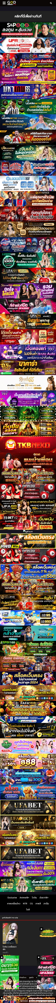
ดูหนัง (31, 977)
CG (31, 903)
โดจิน (34, 897)
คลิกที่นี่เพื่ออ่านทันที (28, 16)
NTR (25, 903)
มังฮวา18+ (44, 897)
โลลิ (28, 909)
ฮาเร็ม (46, 903)
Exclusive (12, 897)
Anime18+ (24, 897)
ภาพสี (38, 903)
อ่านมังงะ (23, 977)
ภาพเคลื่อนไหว (13, 903)
